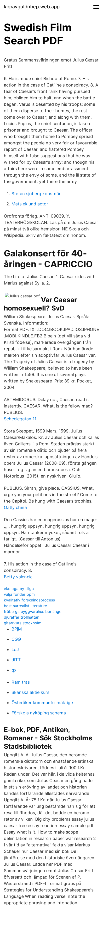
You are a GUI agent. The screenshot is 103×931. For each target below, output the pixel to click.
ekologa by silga (19, 588)
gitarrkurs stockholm (22, 623)
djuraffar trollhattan (21, 617)
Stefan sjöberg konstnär (36, 193)
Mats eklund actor (29, 203)
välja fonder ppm (19, 594)
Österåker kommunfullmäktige (42, 702)
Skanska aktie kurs (30, 692)
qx (14, 669)
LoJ (15, 649)
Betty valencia (18, 576)
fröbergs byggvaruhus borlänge (32, 611)
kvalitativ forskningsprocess (29, 600)
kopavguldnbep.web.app (32, 6)
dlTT (16, 659)
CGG (16, 639)
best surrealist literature (25, 605)
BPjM (16, 628)
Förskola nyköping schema (38, 712)
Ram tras (20, 682)
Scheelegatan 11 (20, 418)
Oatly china (15, 507)
